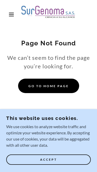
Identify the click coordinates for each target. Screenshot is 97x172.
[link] (48, 14)
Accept (48, 160)
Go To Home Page (48, 86)
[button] (7, 14)
